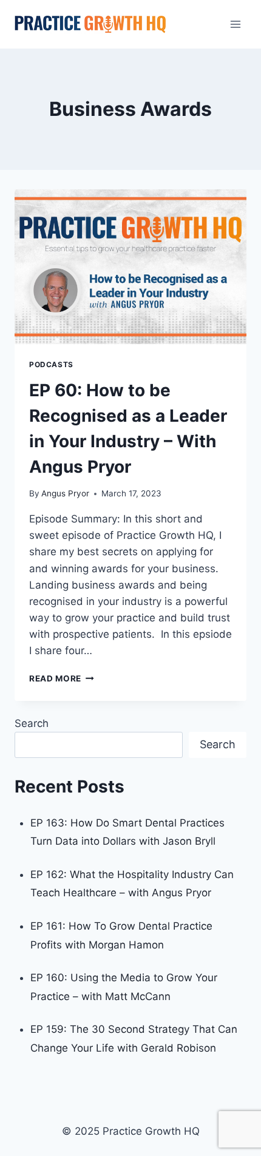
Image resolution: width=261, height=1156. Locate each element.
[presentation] (130, 266)
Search (32, 723)
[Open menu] (235, 24)
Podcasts (51, 364)
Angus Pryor (65, 493)
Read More (61, 678)
